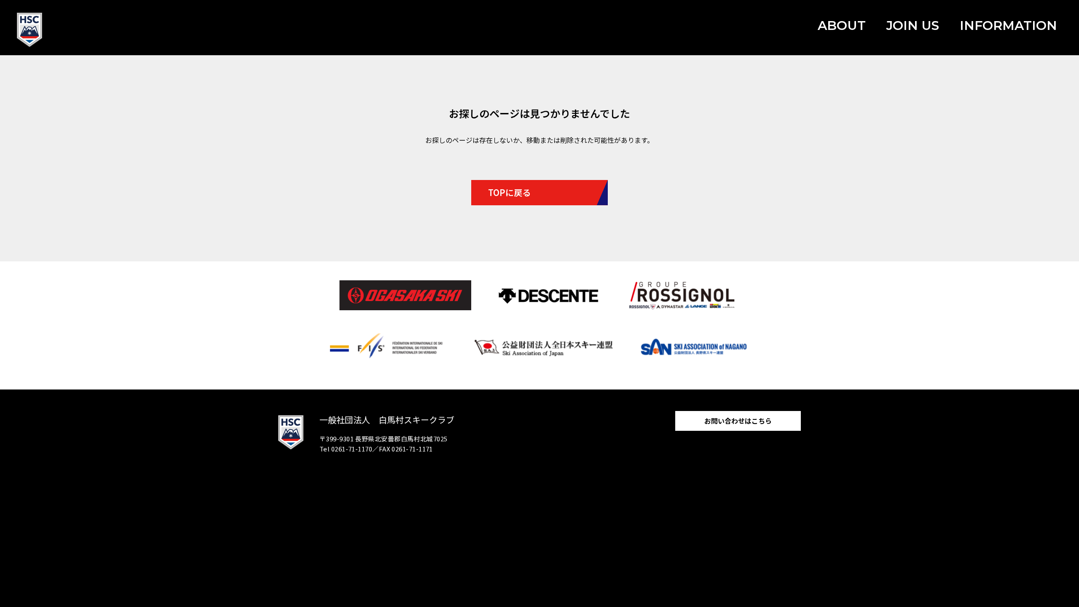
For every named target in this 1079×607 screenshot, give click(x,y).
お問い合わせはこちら (738, 421)
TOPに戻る (509, 192)
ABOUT (842, 25)
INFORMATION (1008, 25)
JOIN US (912, 25)
